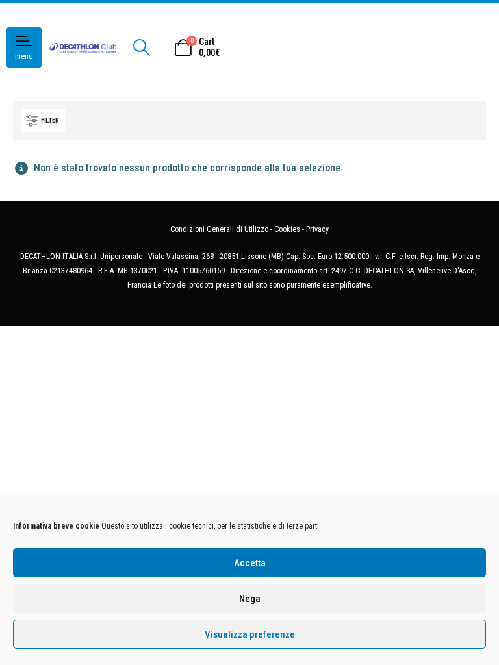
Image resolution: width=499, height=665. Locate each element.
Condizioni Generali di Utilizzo (219, 229)
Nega (250, 599)
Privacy (317, 229)
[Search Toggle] (141, 47)
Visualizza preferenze (250, 634)
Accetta (250, 563)
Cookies (287, 229)
